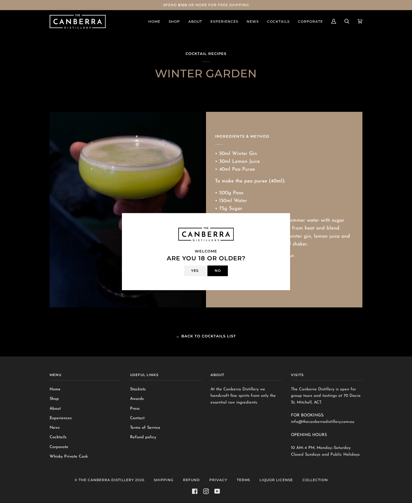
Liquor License (276, 480)
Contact (137, 418)
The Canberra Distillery (106, 480)
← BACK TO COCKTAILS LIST (206, 336)
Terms (243, 480)
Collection (315, 480)
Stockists (138, 389)
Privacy (218, 480)
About (55, 409)
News (55, 428)
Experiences (61, 418)
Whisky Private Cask (69, 457)
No (218, 270)
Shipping (163, 480)
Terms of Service (145, 428)
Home (55, 389)
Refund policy (143, 437)
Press (135, 409)
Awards (137, 399)
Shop (54, 399)
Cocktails (58, 437)
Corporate (59, 447)
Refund (191, 480)
